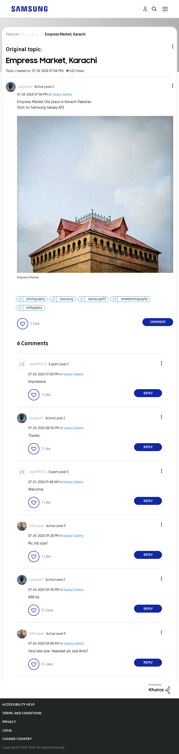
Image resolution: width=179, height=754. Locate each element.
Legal (7, 730)
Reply (148, 393)
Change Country (17, 739)
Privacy (9, 722)
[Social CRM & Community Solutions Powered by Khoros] (159, 688)
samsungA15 (97, 299)
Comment (158, 322)
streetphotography (134, 299)
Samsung (66, 299)
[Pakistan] (29, 8)
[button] (165, 85)
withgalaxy (34, 308)
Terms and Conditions (22, 713)
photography (35, 299)
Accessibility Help (18, 705)
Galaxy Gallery (62, 95)
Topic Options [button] (164, 46)
